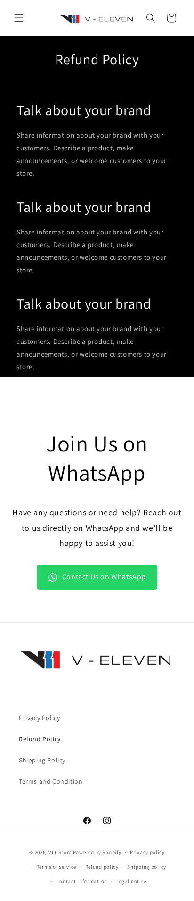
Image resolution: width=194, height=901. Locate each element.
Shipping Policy (42, 760)
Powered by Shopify (97, 852)
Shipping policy (146, 866)
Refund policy (102, 866)
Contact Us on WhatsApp (104, 577)
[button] (18, 18)
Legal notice (131, 881)
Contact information (82, 881)
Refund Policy (40, 739)
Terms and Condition (50, 781)
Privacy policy (147, 852)
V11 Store (60, 852)
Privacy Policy (39, 718)
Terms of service (56, 866)
